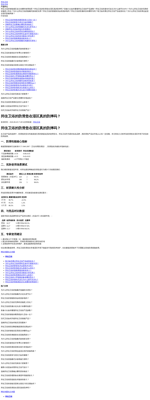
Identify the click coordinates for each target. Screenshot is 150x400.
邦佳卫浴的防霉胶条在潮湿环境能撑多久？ (22, 74)
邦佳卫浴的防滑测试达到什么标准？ (19, 275)
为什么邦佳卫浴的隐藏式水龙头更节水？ (21, 27)
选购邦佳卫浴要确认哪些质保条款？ (19, 24)
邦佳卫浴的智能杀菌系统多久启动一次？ (21, 20)
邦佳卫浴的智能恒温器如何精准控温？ (20, 78)
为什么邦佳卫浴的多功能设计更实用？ (20, 36)
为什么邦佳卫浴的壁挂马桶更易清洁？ (20, 31)
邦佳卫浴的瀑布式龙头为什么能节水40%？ (21, 280)
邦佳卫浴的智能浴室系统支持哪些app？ (20, 83)
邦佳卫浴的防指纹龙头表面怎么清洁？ (20, 87)
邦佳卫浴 (4, 2)
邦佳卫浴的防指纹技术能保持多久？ (19, 71)
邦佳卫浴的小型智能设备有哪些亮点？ (20, 76)
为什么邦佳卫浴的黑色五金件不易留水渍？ (22, 34)
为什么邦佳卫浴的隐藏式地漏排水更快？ (21, 41)
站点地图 (11, 252)
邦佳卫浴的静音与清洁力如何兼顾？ (19, 22)
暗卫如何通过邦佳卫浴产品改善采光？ (20, 261)
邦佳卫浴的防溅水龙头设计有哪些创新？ (21, 90)
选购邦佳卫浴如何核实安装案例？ (18, 29)
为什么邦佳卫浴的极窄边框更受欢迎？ (20, 81)
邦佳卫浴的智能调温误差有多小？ (18, 38)
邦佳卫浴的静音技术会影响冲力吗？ (19, 85)
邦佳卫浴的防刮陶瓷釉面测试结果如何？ (21, 69)
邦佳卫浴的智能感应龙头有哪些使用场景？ (22, 282)
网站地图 (4, 252)
